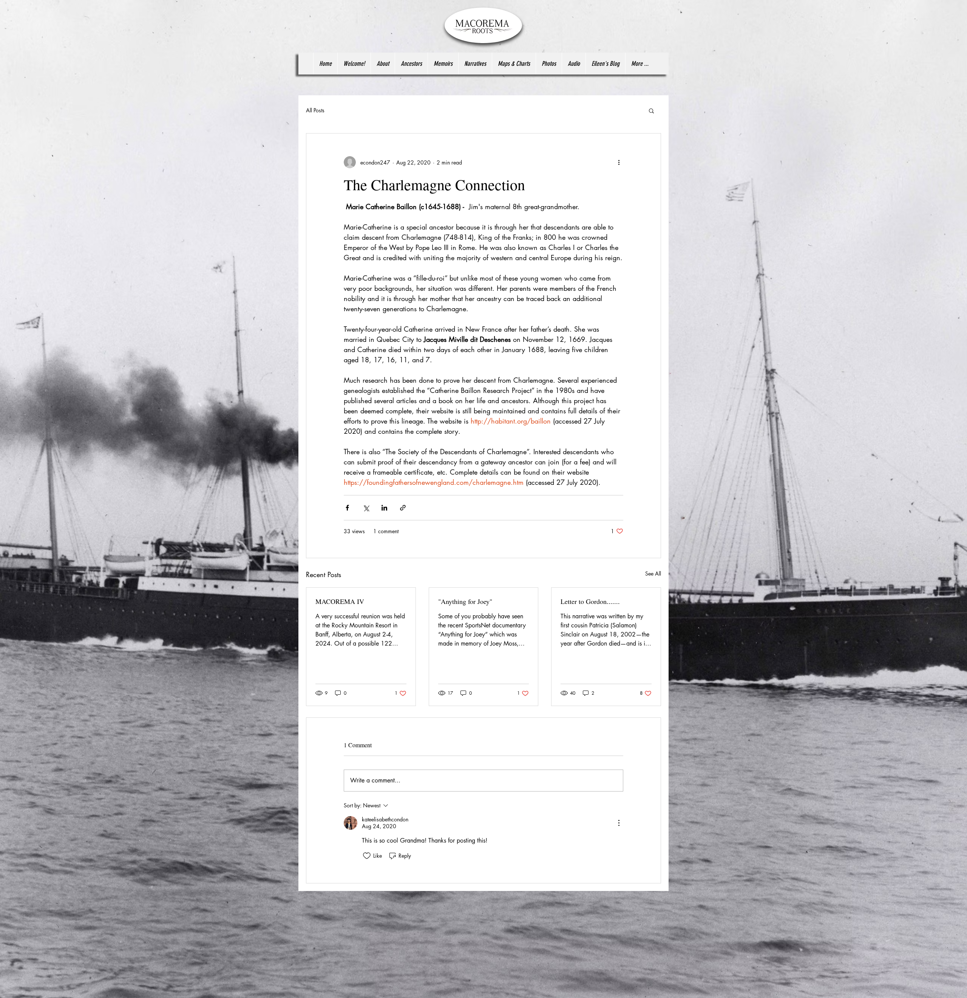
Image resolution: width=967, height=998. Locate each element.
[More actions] (618, 162)
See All (653, 573)
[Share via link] (402, 507)
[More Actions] (618, 822)
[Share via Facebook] (347, 507)
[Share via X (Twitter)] (365, 507)
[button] (651, 110)
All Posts (315, 110)
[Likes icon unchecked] (367, 855)
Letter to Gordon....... (590, 601)
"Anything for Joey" (465, 601)
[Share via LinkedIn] (384, 507)
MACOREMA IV (339, 601)
